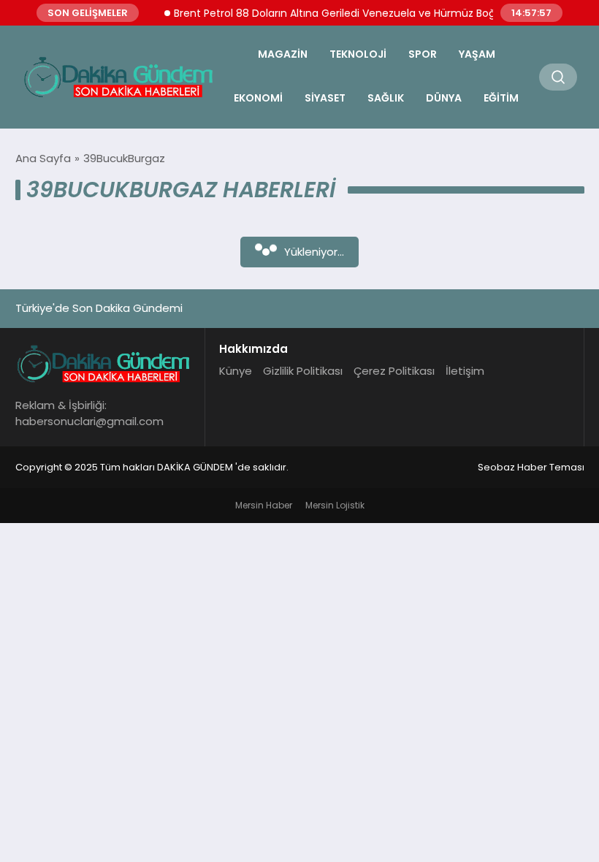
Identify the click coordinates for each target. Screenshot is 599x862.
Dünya (444, 98)
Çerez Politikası (394, 370)
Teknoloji (357, 54)
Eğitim (501, 98)
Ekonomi (258, 98)
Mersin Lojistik (335, 505)
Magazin (283, 54)
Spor (422, 54)
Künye (235, 370)
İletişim (465, 370)
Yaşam (477, 54)
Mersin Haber (263, 505)
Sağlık (385, 98)
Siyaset (325, 98)
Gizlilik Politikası (303, 370)
